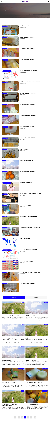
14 (35, 417)
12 (27, 417)
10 (22, 417)
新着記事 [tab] (14, 297)
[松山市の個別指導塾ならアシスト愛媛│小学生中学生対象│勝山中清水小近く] (25, 1)
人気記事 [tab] (36, 297)
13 (30, 417)
